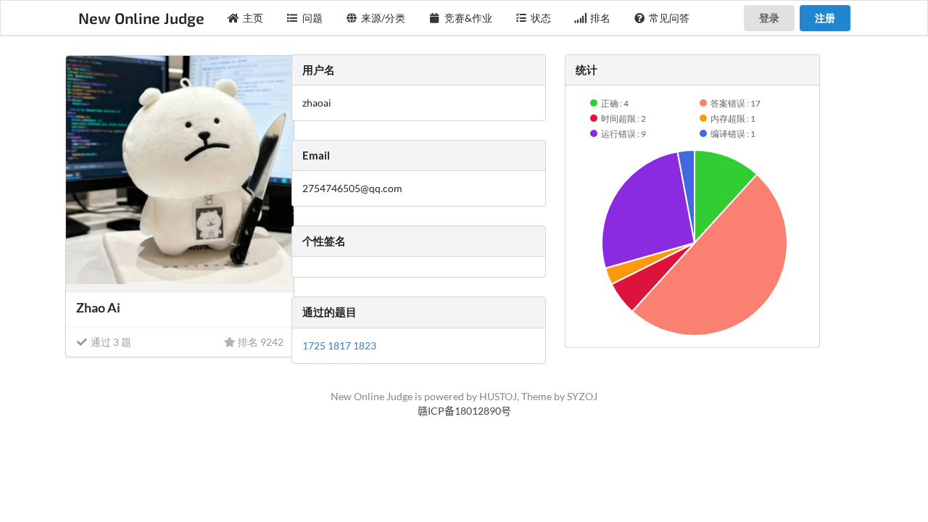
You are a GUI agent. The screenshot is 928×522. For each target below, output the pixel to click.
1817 (340, 345)
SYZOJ (582, 396)
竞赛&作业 (468, 18)
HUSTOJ (498, 396)
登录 (769, 18)
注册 (825, 18)
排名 (600, 18)
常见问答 (669, 18)
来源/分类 (383, 18)
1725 (315, 345)
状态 (541, 18)
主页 (253, 18)
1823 (364, 345)
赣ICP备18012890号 (464, 411)
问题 (312, 18)
